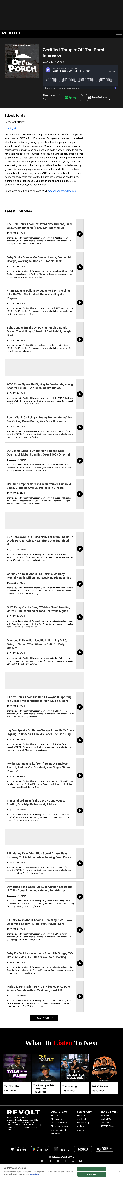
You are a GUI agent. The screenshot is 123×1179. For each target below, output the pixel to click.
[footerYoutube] (80, 1163)
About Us (77, 1115)
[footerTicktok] (50, 1163)
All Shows (50, 1115)
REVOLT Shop (104, 1126)
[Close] (119, 1171)
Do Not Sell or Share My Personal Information (91, 1169)
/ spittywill (11, 128)
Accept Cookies (91, 1174)
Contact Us (103, 1119)
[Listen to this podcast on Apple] (97, 97)
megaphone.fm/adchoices (62, 190)
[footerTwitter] (73, 1163)
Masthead (77, 1119)
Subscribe (102, 1115)
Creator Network (53, 1130)
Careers (76, 1130)
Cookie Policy (35, 1174)
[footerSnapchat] (58, 1163)
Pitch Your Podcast (54, 1126)
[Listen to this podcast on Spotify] (70, 97)
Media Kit (77, 1126)
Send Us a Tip (79, 1122)
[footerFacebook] (65, 1163)
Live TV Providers (54, 1122)
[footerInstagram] (43, 1163)
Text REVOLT (104, 1122)
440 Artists (51, 1133)
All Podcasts (51, 1119)
